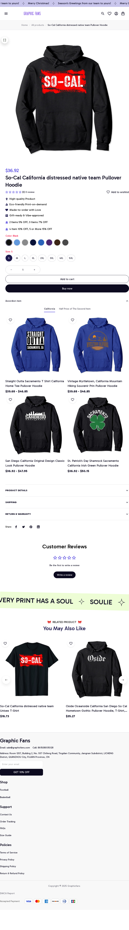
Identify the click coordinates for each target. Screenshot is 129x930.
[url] (20, 748)
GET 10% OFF (21, 772)
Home (25, 25)
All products (37, 25)
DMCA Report (7, 893)
